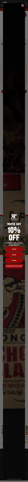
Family (14, 255)
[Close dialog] (22, 5)
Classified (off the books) (14, 266)
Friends (14, 260)
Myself (14, 249)
